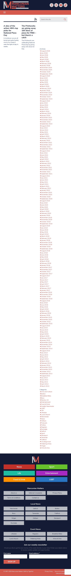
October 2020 (45, 197)
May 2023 (44, 132)
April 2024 (44, 109)
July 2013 (44, 378)
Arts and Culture (46, 392)
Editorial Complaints (35, 493)
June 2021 (44, 180)
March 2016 (45, 311)
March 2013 (45, 386)
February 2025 (46, 89)
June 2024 (44, 105)
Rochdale (44, 429)
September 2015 (46, 324)
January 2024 (45, 116)
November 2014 (46, 345)
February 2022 (46, 163)
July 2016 (44, 303)
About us (14, 493)
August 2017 (45, 276)
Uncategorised (46, 442)
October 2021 (45, 172)
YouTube (61, 5)
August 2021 (45, 176)
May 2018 (44, 257)
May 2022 (44, 157)
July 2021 (44, 178)
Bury (42, 398)
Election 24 (45, 400)
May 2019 (44, 232)
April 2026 (44, 59)
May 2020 (44, 207)
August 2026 (45, 51)
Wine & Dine (45, 448)
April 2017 (44, 284)
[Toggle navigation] (4, 12)
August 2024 (45, 101)
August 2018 (45, 251)
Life (42, 410)
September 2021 (46, 174)
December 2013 (46, 367)
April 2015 (44, 334)
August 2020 (45, 201)
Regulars (44, 427)
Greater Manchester (47, 406)
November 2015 (46, 320)
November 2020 (46, 195)
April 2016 (44, 309)
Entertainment (45, 402)
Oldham (43, 421)
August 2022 (45, 151)
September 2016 (46, 299)
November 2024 (46, 95)
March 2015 (45, 336)
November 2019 (46, 220)
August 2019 (45, 226)
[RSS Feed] (35, 19)
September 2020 (46, 199)
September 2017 (46, 274)
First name (7, 553)
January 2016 (45, 315)
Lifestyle (44, 413)
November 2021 (46, 170)
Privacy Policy (57, 493)
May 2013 (44, 382)
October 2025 (45, 72)
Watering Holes (46, 444)
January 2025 (45, 91)
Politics (43, 425)
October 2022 (45, 147)
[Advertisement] (53, 35)
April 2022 (44, 159)
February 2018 (46, 263)
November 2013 (46, 369)
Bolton (43, 394)
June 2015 (44, 330)
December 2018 (46, 243)
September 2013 (46, 374)
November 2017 (46, 270)
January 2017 (45, 290)
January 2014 (45, 365)
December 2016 (46, 292)
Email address (34, 553)
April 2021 (44, 184)
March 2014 (45, 361)
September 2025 (46, 74)
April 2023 (44, 134)
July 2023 (44, 128)
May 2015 (44, 332)
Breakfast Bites (46, 396)
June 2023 (44, 130)
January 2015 (45, 340)
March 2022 (45, 161)
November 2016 (46, 295)
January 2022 (45, 166)
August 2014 (45, 351)
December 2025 (46, 68)
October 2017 (45, 272)
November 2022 (46, 145)
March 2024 (45, 111)
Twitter (56, 5)
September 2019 (46, 224)
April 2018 (44, 259)
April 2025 (44, 84)
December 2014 (46, 342)
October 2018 (45, 247)
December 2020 (46, 193)
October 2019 (45, 222)
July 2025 (44, 78)
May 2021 (44, 182)
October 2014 (45, 347)
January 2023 (45, 141)
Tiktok (65, 5)
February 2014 (46, 363)
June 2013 (44, 380)
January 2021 (45, 190)
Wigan (43, 446)
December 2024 (46, 93)
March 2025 (45, 86)
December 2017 (46, 267)
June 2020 (44, 205)
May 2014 (44, 357)
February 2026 (46, 64)
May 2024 (44, 107)
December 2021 (46, 168)
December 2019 (46, 218)
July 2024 (44, 103)
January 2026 (45, 66)
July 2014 (44, 353)
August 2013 (45, 376)
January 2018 (45, 265)
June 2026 (44, 55)
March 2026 (45, 61)
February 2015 (46, 338)
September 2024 (46, 99)
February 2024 (46, 113)
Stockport (44, 435)
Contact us (35, 498)
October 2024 (45, 97)
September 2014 (46, 349)
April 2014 (44, 359)
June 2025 (44, 80)
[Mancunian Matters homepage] (16, 5)
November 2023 (46, 120)
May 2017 (44, 282)
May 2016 (44, 307)
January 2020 (45, 215)
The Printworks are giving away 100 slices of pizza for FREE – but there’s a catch (29, 32)
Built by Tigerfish (28, 571)
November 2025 (46, 70)
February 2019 (46, 238)
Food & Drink (45, 404)
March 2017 (45, 286)
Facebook (52, 5)
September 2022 (46, 149)
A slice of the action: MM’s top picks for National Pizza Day (11, 31)
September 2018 (46, 249)
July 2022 (44, 153)
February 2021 (46, 188)
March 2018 (45, 261)
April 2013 (44, 384)
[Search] (65, 19)
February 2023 (46, 138)
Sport (43, 433)
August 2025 (45, 76)
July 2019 (44, 228)
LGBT (43, 408)
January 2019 (45, 240)
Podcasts (44, 423)
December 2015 (46, 317)
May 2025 (44, 82)
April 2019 (44, 234)
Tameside (44, 437)
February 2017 (46, 288)
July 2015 (44, 328)
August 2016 (45, 301)
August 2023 (45, 126)
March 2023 (45, 136)
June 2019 (44, 230)
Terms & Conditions (13, 498)
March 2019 (45, 236)
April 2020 (44, 209)
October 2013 (45, 372)
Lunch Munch (45, 415)
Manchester (45, 417)
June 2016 (44, 305)
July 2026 (44, 53)
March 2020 (45, 211)
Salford (43, 431)
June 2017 (44, 280)
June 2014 (44, 355)
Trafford (43, 440)
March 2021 (45, 186)
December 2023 (46, 118)
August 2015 (45, 326)
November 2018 (46, 245)
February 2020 (46, 213)
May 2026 (44, 57)
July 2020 (44, 203)
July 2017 (44, 278)
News (43, 419)
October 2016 (45, 297)
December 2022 (46, 143)
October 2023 (45, 122)
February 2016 (46, 313)
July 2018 (44, 253)
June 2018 (44, 255)
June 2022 (44, 155)
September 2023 (46, 124)
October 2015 (45, 322)
